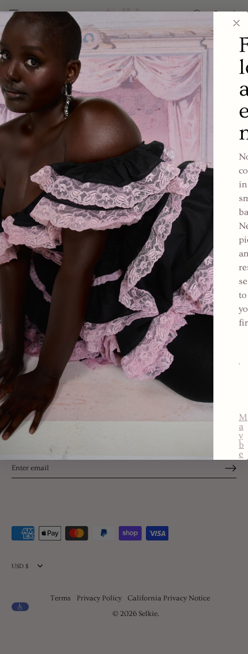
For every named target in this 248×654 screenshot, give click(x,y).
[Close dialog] (236, 23)
